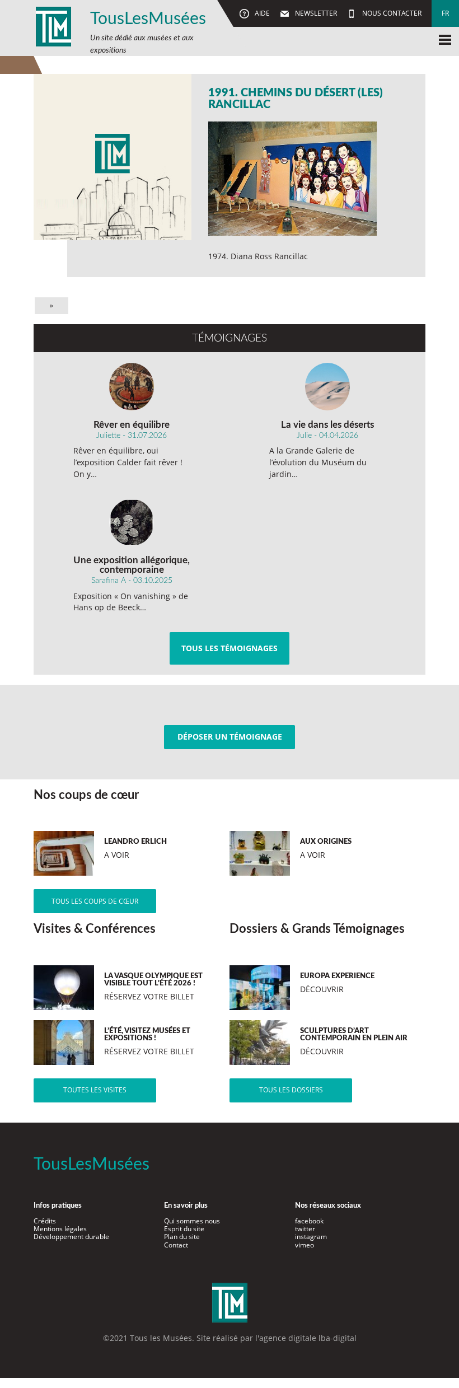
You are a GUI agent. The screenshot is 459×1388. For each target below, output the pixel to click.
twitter (305, 1228)
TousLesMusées (148, 19)
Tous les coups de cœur (94, 901)
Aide (261, 13)
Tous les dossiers (291, 1090)
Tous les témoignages (229, 648)
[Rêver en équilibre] (131, 386)
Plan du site (182, 1236)
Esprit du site (184, 1228)
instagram (311, 1236)
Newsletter (315, 13)
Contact (176, 1245)
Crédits (45, 1221)
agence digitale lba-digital (308, 1338)
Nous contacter (390, 13)
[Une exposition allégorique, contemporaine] (131, 522)
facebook (309, 1221)
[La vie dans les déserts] (327, 386)
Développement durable (71, 1236)
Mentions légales (60, 1228)
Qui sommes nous (192, 1221)
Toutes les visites (95, 1090)
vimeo (304, 1245)
